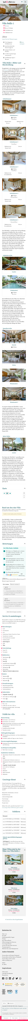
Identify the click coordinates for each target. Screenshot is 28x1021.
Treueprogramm (6, 947)
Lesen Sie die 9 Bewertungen (9, 39)
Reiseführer (5, 975)
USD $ (5, 811)
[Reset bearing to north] (24, 497)
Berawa (7, 26)
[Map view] (7, 493)
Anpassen (6, 1018)
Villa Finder (5, 972)
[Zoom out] (24, 495)
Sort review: (6, 584)
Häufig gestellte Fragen (8, 937)
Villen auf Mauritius (7, 960)
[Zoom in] (24, 493)
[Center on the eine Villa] (10, 493)
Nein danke (15, 1018)
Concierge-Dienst (6, 944)
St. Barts (4, 964)
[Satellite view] (4, 493)
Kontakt (4, 935)
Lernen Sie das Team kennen (9, 945)
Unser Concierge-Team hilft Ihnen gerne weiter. (13, 806)
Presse (4, 939)
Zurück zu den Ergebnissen (14, 919)
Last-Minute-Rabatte (7, 973)
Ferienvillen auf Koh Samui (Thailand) (11, 957)
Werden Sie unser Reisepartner (10, 948)
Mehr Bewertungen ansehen (14, 612)
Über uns (4, 934)
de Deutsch (11, 1003)
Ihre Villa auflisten (6, 940)
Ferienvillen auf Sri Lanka (8, 959)
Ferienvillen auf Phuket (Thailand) (10, 955)
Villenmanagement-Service (9, 942)
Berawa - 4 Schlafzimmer (14, 869)
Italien (3, 963)
